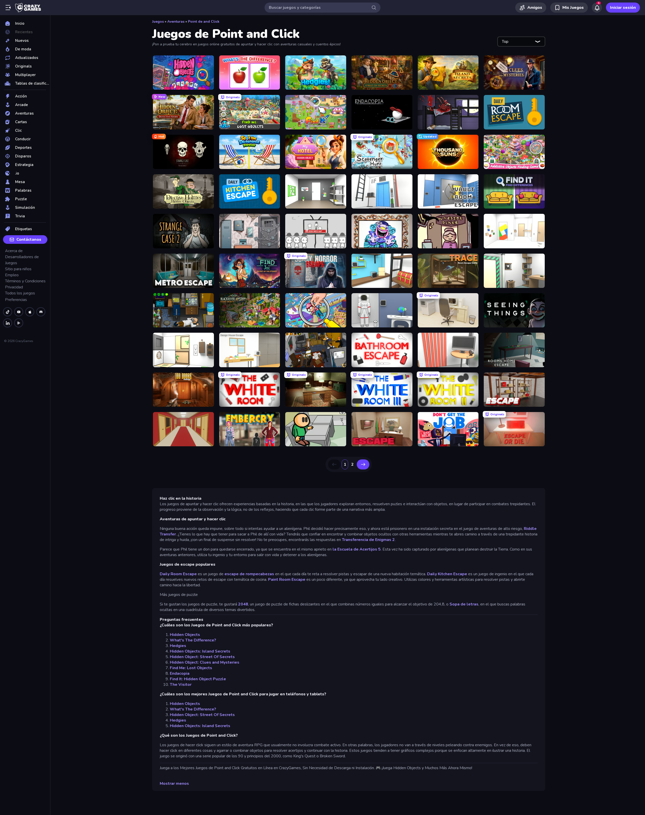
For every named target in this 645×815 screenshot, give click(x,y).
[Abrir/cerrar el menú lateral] (8, 8)
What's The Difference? (193, 640)
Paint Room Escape (286, 579)
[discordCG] (40, 311)
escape (231, 574)
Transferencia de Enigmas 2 (368, 539)
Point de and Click (203, 21)
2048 (243, 604)
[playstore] (18, 322)
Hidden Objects (185, 634)
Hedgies (178, 646)
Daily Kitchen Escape (447, 574)
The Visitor (180, 684)
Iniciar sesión (623, 7)
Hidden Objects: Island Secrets (200, 651)
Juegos (158, 21)
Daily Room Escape (178, 574)
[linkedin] (7, 322)
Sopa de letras (463, 604)
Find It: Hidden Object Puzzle (198, 679)
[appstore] (29, 311)
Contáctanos (28, 239)
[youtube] (18, 311)
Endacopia (179, 673)
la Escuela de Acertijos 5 (357, 549)
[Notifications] (597, 8)
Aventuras (175, 21)
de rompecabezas (257, 574)
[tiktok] (7, 311)
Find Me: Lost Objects (191, 668)
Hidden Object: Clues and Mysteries (204, 662)
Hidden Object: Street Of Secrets (202, 657)
